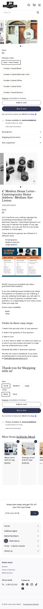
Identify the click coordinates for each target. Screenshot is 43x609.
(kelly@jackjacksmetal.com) (15, 358)
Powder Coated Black (12, 68)
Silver (15, 394)
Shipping (5, 98)
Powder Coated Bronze (13, 92)
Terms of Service (8, 570)
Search (5, 567)
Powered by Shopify (31, 604)
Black (6, 394)
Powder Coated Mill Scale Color (17, 74)
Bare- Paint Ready (11, 62)
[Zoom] (34, 181)
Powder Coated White (13, 80)
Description (7, 132)
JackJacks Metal (9, 205)
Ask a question (8, 142)
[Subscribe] (35, 513)
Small (6, 386)
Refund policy (7, 573)
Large (27, 386)
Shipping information (11, 137)
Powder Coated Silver (12, 86)
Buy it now (21, 108)
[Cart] (34, 5)
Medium (16, 386)
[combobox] (21, 12)
